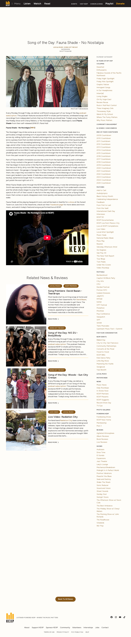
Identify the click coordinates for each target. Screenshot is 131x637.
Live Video (54, 412)
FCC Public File (77, 632)
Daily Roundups (103, 388)
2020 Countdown (104, 168)
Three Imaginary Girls (105, 108)
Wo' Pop (100, 526)
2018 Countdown (104, 162)
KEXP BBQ (101, 355)
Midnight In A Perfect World (108, 470)
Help (87, 632)
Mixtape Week (102, 378)
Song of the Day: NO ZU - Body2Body (63, 334)
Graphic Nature (103, 84)
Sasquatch (101, 317)
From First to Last (104, 205)
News (99, 381)
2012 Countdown (103, 144)
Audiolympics (102, 193)
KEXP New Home (104, 420)
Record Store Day (104, 403)
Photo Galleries (103, 410)
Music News (102, 385)
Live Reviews (102, 442)
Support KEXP (38, 627)
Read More (52, 319)
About (26, 627)
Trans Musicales (103, 326)
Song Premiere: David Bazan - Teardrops (65, 292)
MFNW (99, 299)
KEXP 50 (100, 217)
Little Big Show (103, 361)
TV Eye (100, 406)
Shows (99, 446)
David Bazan (81, 299)
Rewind (100, 244)
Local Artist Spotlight (105, 232)
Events (74, 4)
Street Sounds (102, 491)
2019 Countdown (104, 165)
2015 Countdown (104, 153)
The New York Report (105, 256)
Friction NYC (102, 290)
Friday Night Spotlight (105, 78)
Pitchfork (100, 311)
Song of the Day (71, 47)
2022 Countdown (104, 174)
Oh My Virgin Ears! (104, 99)
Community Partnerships (106, 346)
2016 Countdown (104, 156)
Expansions (101, 458)
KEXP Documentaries (105, 220)
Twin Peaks (101, 262)
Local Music (58, 47)
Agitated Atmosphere (105, 433)
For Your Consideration (107, 333)
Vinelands (100, 523)
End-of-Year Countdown (107, 132)
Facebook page (56, 205)
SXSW (99, 323)
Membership (102, 423)
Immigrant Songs (103, 87)
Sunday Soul (101, 494)
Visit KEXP (84, 4)
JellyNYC (100, 296)
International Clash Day (106, 211)
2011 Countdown (103, 141)
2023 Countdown (104, 177)
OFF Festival (102, 305)
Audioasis (100, 449)
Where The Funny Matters (107, 117)
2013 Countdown (104, 147)
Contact (105, 627)
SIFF (98, 320)
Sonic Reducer (102, 485)
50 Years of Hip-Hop (105, 61)
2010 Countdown (104, 138)
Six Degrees (101, 250)
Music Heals (101, 235)
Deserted (100, 67)
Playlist (109, 3)
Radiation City (66, 420)
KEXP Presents (102, 397)
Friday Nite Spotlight (105, 81)
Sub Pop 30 (101, 253)
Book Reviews (102, 439)
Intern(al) (100, 93)
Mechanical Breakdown (106, 467)
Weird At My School (105, 114)
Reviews (100, 430)
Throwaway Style (104, 111)
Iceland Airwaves (103, 293)
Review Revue (102, 102)
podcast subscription (57, 344)
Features (100, 187)
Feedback (100, 202)
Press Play (100, 241)
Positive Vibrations (104, 473)
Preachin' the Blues (104, 476)
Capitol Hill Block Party (106, 278)
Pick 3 (99, 426)
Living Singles (102, 96)
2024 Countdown (104, 180)
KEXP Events (102, 337)
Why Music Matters (104, 120)
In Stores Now (102, 391)
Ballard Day (101, 340)
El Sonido (100, 455)
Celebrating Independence (107, 199)
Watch (37, 3)
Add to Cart (101, 190)
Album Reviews (103, 436)
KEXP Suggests (103, 400)
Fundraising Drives (104, 417)
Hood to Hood (103, 352)
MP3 (32, 128)
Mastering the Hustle (105, 364)
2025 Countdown (104, 183)
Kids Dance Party (103, 358)
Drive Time (101, 452)
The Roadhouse (103, 520)
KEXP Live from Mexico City (108, 223)
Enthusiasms (102, 70)
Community (65, 627)
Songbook (101, 367)
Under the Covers (104, 265)
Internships (88, 627)
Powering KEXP (103, 414)
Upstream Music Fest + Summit (109, 329)
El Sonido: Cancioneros (107, 128)
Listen (27, 3)
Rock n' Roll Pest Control (106, 105)
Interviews (101, 214)
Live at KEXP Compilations (107, 226)
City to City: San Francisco (107, 343)
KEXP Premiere (71, 286)
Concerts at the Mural (105, 349)
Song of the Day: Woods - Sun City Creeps (68, 376)
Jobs (97, 627)
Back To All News (65, 599)
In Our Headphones (104, 90)
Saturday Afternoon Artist (107, 247)
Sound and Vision (104, 488)
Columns (100, 64)
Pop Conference (103, 314)
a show (71, 202)
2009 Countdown (104, 135)
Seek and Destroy (104, 479)
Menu (17, 3)
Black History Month (105, 196)
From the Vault (102, 208)
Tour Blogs (101, 259)
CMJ (98, 284)
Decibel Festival (103, 287)
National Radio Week (105, 238)
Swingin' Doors (102, 497)
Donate (120, 3)
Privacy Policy (63, 632)
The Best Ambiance (104, 506)
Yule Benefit (101, 370)
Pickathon (100, 308)
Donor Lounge (96, 4)
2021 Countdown (103, 171)
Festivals (100, 272)
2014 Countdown (104, 150)
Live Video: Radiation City (63, 416)
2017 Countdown (104, 159)
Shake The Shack (103, 482)
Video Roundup (103, 268)
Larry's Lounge (102, 464)
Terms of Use (49, 632)
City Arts (100, 281)
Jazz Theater (102, 461)
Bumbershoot (102, 275)
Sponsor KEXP (52, 627)
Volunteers (76, 627)
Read (47, 3)
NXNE (99, 302)
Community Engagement (107, 124)
